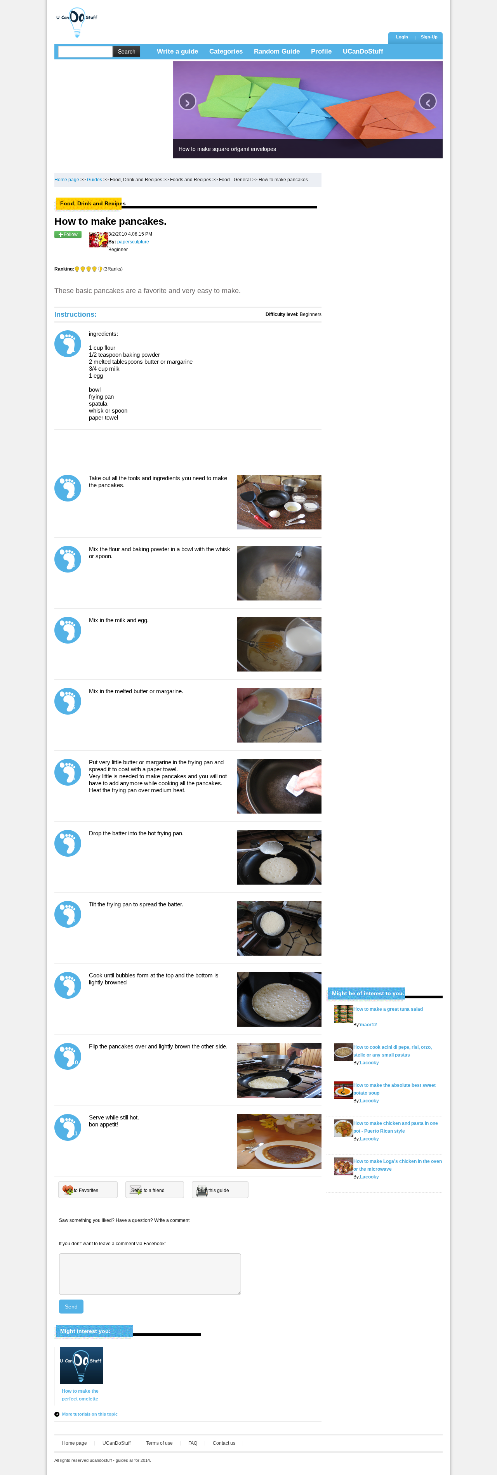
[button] (429, 37)
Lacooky (369, 1062)
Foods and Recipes (190, 179)
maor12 (368, 1024)
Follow (71, 234)
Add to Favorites (81, 1190)
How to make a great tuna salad (388, 1009)
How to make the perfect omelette (80, 1395)
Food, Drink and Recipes (136, 179)
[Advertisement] (244, 17)
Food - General (235, 179)
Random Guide (277, 51)
